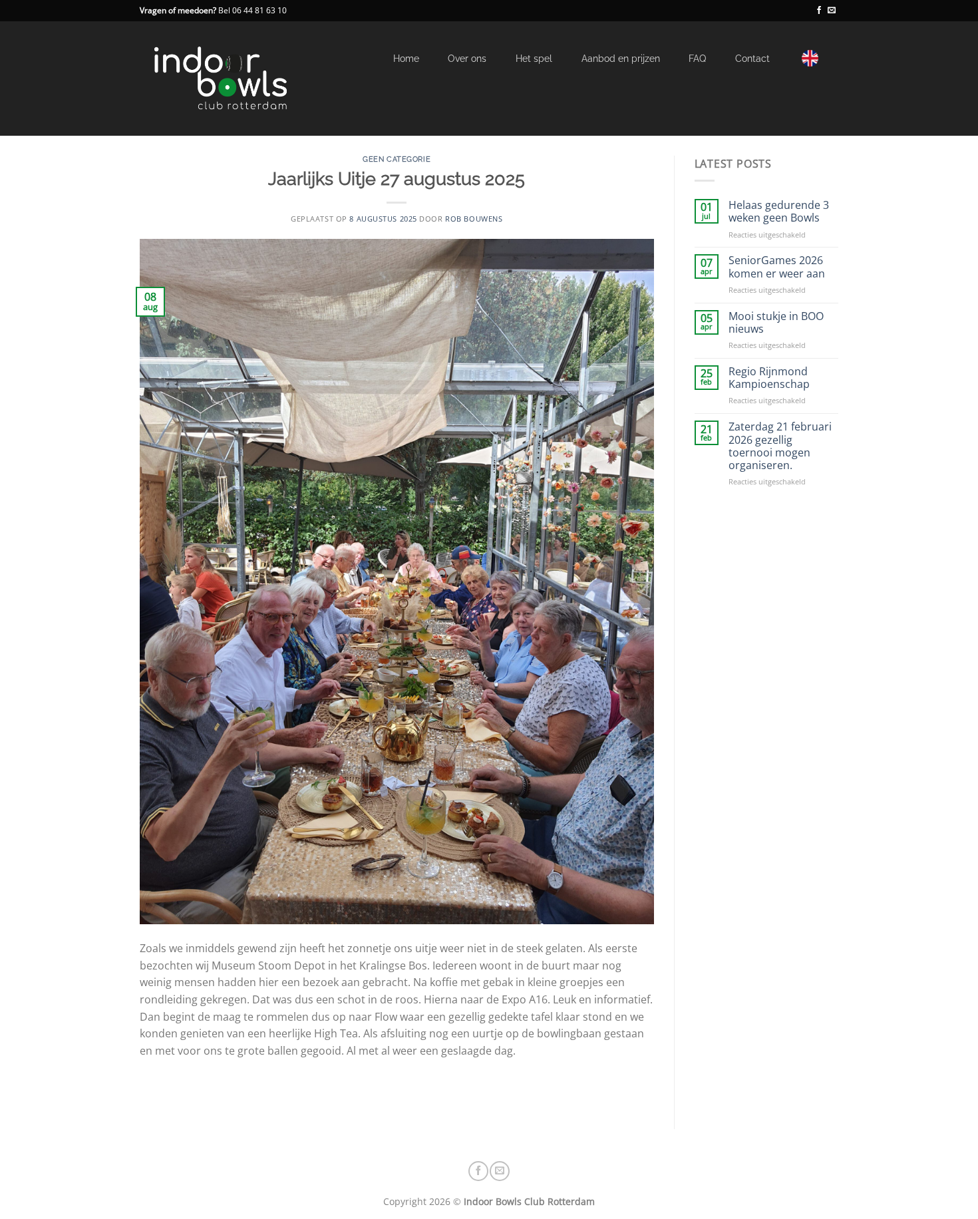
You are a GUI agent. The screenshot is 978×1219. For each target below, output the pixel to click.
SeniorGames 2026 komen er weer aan (777, 266)
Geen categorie (396, 159)
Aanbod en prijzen (620, 58)
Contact (752, 58)
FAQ (697, 58)
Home (406, 58)
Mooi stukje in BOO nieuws (776, 322)
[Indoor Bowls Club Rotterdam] (252, 78)
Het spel (534, 58)
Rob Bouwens (473, 219)
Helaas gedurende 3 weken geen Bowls (779, 211)
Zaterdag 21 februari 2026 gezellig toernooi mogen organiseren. (780, 446)
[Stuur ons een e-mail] (832, 10)
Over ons (467, 58)
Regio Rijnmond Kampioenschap (769, 378)
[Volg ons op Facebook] (819, 10)
